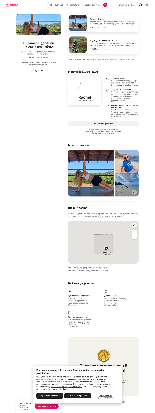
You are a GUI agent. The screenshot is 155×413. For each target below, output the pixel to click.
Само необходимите (77, 396)
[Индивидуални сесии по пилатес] (103, 44)
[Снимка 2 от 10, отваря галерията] (127, 161)
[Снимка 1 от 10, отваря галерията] (91, 173)
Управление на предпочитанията (105, 397)
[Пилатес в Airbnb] (103, 23)
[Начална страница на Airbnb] (12, 5)
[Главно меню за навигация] (146, 4)
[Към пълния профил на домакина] (84, 91)
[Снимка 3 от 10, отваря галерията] (127, 184)
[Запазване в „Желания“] (41, 71)
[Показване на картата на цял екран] (134, 225)
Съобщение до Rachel (103, 124)
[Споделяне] (35, 71)
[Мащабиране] (134, 232)
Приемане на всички (49, 396)
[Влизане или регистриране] (140, 4)
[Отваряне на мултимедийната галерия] (38, 24)
